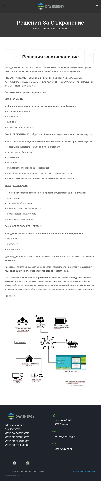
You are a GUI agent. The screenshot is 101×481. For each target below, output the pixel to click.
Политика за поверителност (84, 471)
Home (36, 29)
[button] (97, 6)
